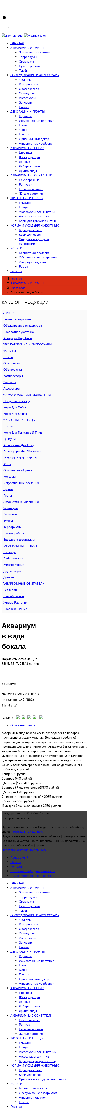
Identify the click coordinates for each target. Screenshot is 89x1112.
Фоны (23, 130)
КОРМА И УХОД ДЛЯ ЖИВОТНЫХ (34, 225)
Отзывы (15, 862)
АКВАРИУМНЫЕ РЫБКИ (27, 148)
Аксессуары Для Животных (22, 451)
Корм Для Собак (15, 407)
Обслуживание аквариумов (38, 257)
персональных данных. (27, 831)
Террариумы (28, 57)
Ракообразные (29, 180)
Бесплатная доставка (34, 253)
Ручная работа (29, 66)
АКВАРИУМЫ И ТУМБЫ (27, 48)
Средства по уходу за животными (34, 241)
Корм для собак (30, 234)
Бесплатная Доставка (18, 332)
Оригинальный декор (34, 139)
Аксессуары (27, 98)
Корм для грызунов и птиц (37, 221)
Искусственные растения (36, 120)
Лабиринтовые (29, 166)
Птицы (23, 207)
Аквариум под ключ (32, 262)
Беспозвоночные (31, 189)
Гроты (23, 125)
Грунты (24, 134)
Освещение (27, 93)
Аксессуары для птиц (34, 216)
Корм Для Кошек (15, 413)
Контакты (16, 866)
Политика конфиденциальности (24, 850)
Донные (24, 162)
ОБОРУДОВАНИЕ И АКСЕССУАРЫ (34, 75)
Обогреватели (29, 89)
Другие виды (28, 171)
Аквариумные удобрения (36, 143)
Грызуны (25, 203)
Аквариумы (10, 508)
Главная (16, 271)
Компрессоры (28, 84)
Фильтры (25, 79)
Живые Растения (15, 602)
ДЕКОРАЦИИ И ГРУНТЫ (27, 111)
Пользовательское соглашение (32, 875)
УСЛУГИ (16, 248)
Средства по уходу (16, 401)
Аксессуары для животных (37, 212)
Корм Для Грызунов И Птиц (22, 432)
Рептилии (25, 184)
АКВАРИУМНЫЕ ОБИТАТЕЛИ (31, 175)
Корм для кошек (30, 230)
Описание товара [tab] (22, 725)
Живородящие (29, 157)
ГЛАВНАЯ (17, 43)
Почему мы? (19, 857)
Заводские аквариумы (34, 52)
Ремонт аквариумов (17, 319)
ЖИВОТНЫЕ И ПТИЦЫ (26, 198)
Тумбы (23, 70)
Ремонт (24, 266)
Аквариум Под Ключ (17, 338)
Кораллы (25, 116)
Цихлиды (25, 152)
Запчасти (25, 102)
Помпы (24, 107)
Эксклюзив (26, 61)
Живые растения (31, 193)
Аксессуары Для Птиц (18, 445)
